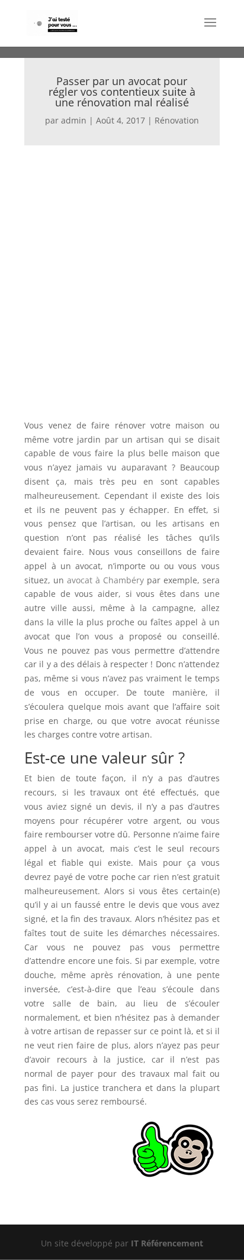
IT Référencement (167, 1243)
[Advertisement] (122, 273)
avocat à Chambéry (105, 580)
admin (73, 120)
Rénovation (177, 120)
